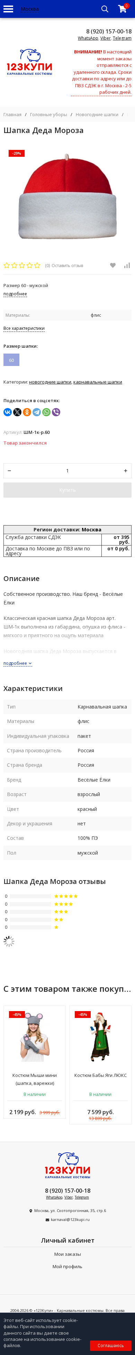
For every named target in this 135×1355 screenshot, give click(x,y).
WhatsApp (88, 38)
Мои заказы (67, 1254)
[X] (17, 412)
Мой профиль (67, 1266)
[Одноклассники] (27, 412)
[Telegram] (37, 412)
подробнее (15, 663)
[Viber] (56, 412)
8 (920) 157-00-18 (109, 31)
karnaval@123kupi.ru (70, 1219)
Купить (67, 490)
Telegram (122, 38)
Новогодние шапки (97, 114)
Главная (12, 114)
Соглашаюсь (111, 1345)
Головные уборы (48, 114)
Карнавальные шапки (97, 382)
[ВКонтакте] (7, 412)
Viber (105, 38)
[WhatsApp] (46, 412)
